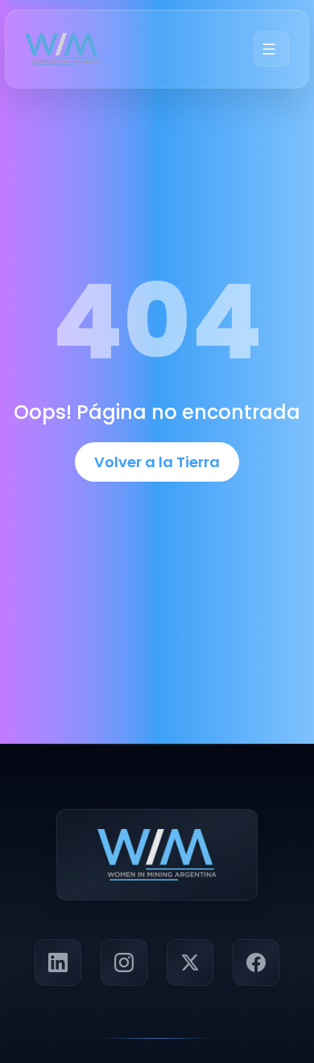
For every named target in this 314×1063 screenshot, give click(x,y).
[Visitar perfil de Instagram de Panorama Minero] (124, 962)
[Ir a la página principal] (62, 49)
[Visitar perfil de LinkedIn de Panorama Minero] (58, 962)
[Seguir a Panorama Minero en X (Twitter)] (190, 962)
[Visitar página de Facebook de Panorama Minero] (256, 962)
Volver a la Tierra (157, 462)
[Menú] (271, 49)
